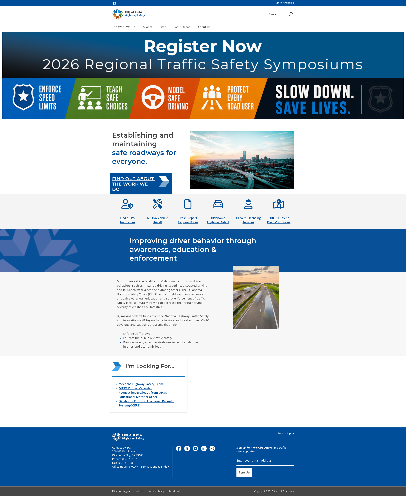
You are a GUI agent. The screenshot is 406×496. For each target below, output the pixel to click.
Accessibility (156, 491)
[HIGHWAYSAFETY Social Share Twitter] (187, 448)
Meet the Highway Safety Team (141, 384)
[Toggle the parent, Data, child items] (167, 27)
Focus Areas (182, 27)
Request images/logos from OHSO (143, 392)
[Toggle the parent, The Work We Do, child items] (136, 27)
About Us (204, 27)
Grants (147, 27)
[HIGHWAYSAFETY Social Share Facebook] (178, 448)
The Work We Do (123, 27)
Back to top (284, 433)
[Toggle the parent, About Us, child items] (212, 27)
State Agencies (285, 3)
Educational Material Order (138, 397)
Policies (139, 491)
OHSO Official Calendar (135, 388)
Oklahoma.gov (121, 491)
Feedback (175, 491)
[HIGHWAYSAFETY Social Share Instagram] (212, 448)
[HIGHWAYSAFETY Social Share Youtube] (195, 448)
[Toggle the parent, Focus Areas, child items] (191, 27)
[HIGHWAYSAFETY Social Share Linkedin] (204, 448)
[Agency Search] (291, 14)
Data (163, 27)
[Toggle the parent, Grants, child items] (153, 27)
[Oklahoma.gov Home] (114, 2)
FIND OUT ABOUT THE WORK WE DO (133, 184)
